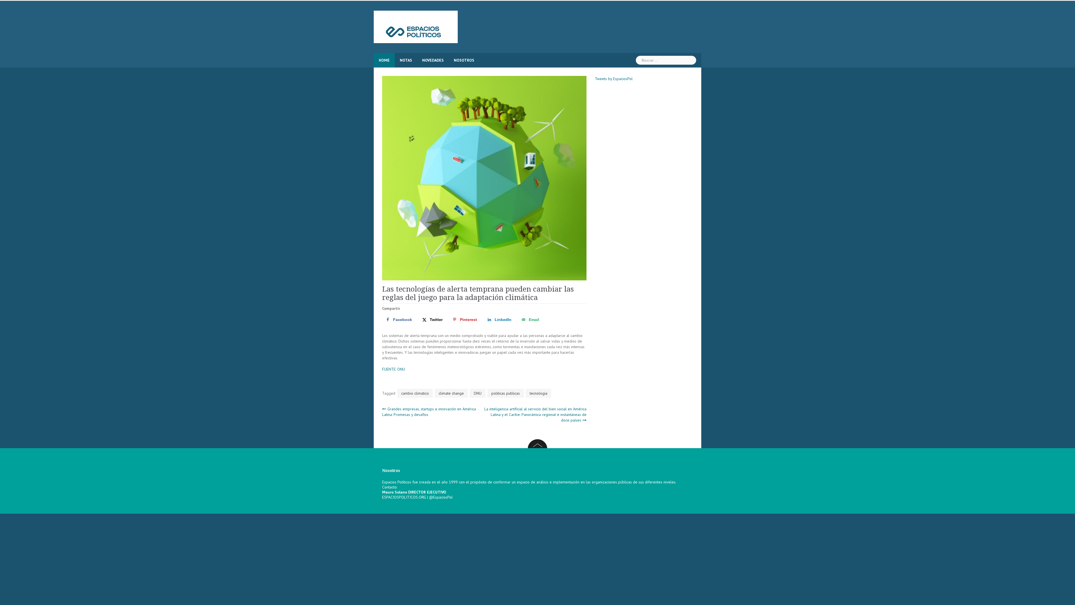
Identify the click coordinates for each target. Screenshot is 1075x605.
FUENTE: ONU (393, 369)
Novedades (433, 60)
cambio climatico (415, 393)
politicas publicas (505, 393)
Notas (406, 60)
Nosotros (464, 60)
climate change (451, 393)
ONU (478, 393)
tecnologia (538, 393)
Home (384, 60)
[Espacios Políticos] (416, 26)
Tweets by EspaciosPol (614, 78)
